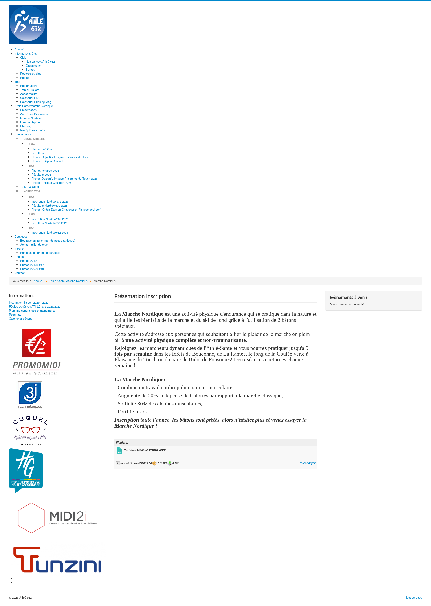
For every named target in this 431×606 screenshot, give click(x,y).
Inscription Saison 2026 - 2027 (28, 302)
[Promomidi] (36, 352)
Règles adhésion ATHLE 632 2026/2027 (35, 306)
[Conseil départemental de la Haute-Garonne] (26, 470)
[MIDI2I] (57, 517)
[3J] (30, 394)
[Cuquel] (30, 430)
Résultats (15, 315)
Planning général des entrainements (32, 310)
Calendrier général (20, 319)
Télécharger (307, 463)
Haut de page (413, 597)
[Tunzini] (57, 559)
